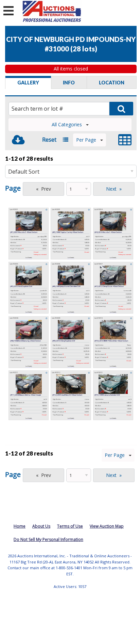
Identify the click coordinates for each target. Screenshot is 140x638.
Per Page (86, 140)
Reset (49, 139)
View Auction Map (107, 526)
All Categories (67, 124)
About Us (41, 526)
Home (19, 526)
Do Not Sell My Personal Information (48, 539)
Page (13, 188)
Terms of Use (70, 526)
